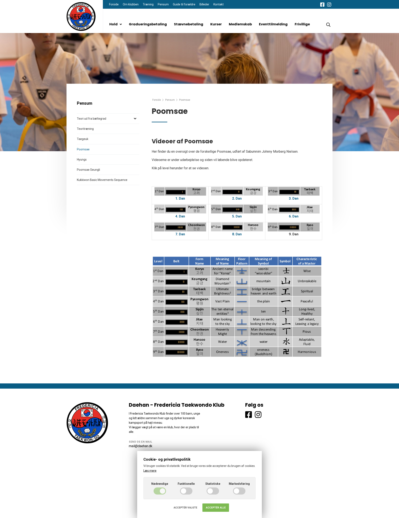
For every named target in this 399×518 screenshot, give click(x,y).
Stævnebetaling (188, 24)
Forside (114, 4)
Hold (113, 24)
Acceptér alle (216, 507)
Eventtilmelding (273, 24)
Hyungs (82, 159)
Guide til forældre (184, 4)
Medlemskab (240, 24)
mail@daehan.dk (140, 446)
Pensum (163, 4)
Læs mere (149, 470)
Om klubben (131, 4)
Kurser (216, 24)
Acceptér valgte (185, 507)
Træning (148, 4)
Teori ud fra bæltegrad (91, 118)
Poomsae (83, 149)
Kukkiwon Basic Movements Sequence (102, 180)
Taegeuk (82, 139)
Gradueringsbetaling (148, 24)
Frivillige (302, 24)
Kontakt (218, 4)
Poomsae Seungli (88, 169)
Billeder (204, 4)
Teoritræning (85, 128)
